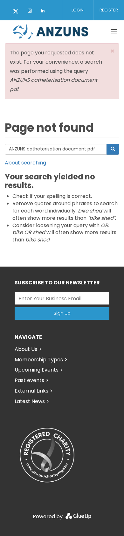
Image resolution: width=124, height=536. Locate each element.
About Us (26, 349)
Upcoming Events (37, 369)
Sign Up (62, 313)
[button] (112, 51)
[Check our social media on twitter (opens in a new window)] (18, 12)
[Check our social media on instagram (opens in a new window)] (31, 12)
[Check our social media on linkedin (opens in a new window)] (44, 12)
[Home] (50, 31)
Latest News (30, 401)
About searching (25, 162)
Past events (29, 380)
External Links (31, 390)
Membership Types (39, 359)
